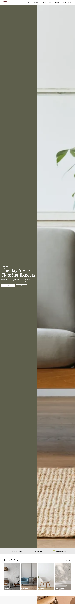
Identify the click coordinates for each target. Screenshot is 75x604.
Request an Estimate (67, 2)
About (43, 2)
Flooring (28, 2)
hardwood (25, 588)
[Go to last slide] (67, 560)
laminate (41, 588)
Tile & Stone (60, 588)
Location (51, 2)
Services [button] (36, 2)
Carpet (6, 588)
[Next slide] (69, 560)
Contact (57, 2)
